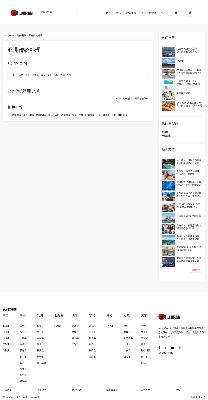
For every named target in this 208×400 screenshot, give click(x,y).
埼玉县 (144, 332)
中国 (15, 75)
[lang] (177, 13)
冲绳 (56, 75)
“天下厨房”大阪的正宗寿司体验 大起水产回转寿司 (189, 104)
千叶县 (144, 325)
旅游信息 (7, 390)
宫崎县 (40, 338)
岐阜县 (23, 344)
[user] (190, 13)
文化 (118, 12)
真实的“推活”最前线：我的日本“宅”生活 (188, 248)
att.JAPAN (9, 35)
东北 (49, 75)
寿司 (98, 115)
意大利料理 (28, 115)
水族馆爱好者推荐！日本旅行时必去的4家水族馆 (189, 183)
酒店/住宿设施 (148, 12)
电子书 (164, 12)
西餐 (113, 115)
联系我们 (76, 390)
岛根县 (5, 338)
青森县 (92, 356)
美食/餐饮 (131, 12)
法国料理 (65, 115)
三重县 (23, 325)
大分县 (40, 332)
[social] (159, 348)
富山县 (23, 332)
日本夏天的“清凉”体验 (187, 216)
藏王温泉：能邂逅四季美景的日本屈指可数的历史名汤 (189, 161)
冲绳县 (109, 325)
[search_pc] (75, 12)
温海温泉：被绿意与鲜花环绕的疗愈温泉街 (189, 227)
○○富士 (180, 60)
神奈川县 (145, 350)
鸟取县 (5, 350)
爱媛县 (75, 332)
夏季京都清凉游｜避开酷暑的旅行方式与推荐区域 (189, 194)
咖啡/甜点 (41, 115)
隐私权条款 (112, 390)
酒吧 (57, 115)
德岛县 (75, 325)
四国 (43, 75)
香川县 (75, 338)
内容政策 (145, 390)
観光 (108, 12)
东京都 (144, 338)
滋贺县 (127, 356)
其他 (50, 115)
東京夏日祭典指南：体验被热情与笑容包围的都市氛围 (189, 260)
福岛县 (92, 344)
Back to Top (196, 397)
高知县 (75, 344)
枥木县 (144, 344)
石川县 (23, 362)
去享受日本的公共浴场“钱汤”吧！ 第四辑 (187, 172)
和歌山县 (128, 338)
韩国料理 (122, 115)
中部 (21, 75)
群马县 (144, 356)
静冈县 (23, 381)
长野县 (23, 375)
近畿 (62, 75)
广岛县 (5, 344)
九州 (28, 75)
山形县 (92, 332)
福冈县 (40, 350)
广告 (178, 390)
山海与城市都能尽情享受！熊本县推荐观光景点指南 (189, 238)
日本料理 (89, 115)
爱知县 (23, 350)
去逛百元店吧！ (184, 93)
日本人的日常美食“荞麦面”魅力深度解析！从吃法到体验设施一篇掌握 (188, 205)
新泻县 (23, 356)
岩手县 (92, 338)
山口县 (5, 325)
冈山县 (5, 332)
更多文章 (196, 270)
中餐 (81, 115)
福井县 (23, 369)
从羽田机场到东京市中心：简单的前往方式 (187, 50)
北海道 (35, 75)
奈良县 (127, 350)
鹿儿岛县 (41, 362)
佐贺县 (40, 325)
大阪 (126, 344)
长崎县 (40, 356)
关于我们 (41, 390)
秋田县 (92, 350)
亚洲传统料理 (14, 115)
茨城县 (144, 362)
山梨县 (23, 338)
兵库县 (127, 332)
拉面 (74, 115)
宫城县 (92, 325)
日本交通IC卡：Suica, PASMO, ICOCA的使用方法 (189, 82)
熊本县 (40, 344)
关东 (69, 75)
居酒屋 (106, 115)
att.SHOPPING (166, 352)
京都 (126, 325)
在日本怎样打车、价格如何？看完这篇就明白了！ (189, 71)
